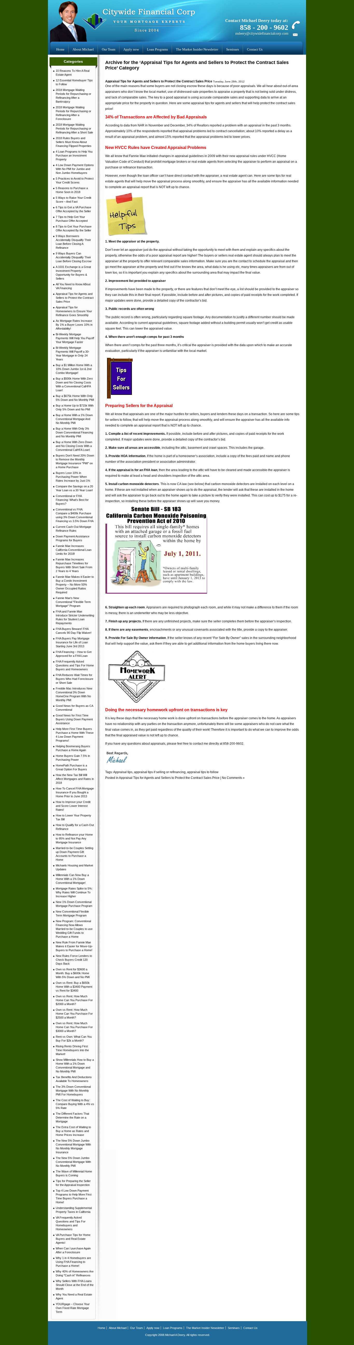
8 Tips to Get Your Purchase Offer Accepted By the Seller (73, 228)
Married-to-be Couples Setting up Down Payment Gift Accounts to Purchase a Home (74, 853)
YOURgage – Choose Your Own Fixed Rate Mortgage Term (73, 1308)
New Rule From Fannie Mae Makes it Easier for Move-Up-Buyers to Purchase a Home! (74, 946)
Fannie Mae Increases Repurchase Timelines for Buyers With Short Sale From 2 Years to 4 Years (74, 565)
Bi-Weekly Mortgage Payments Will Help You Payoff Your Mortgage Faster (75, 338)
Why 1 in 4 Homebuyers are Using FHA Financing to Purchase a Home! (73, 1261)
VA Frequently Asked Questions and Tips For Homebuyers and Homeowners (71, 1223)
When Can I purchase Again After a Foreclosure (73, 1250)
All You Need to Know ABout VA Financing (73, 286)
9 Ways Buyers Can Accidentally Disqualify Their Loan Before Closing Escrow (73, 257)
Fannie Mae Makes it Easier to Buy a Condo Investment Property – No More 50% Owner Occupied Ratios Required (75, 584)
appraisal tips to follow (202, 772)
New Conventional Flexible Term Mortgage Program (72, 913)
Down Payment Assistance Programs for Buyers (72, 538)
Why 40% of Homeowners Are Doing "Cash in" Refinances (75, 1273)
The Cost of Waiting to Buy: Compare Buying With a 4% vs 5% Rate (75, 1104)
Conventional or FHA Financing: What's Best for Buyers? (72, 499)
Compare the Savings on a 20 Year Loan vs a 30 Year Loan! (74, 488)
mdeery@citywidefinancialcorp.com (261, 33)
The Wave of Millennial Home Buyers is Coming (74, 1173)
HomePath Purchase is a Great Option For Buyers (71, 767)
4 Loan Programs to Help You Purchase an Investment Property (74, 155)
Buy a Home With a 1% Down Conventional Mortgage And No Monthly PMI (74, 419)
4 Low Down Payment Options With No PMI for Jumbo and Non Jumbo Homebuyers (75, 168)
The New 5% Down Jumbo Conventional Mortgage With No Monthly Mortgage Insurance (73, 1146)
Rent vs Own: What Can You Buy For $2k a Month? (74, 1038)
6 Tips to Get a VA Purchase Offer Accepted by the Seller (73, 209)
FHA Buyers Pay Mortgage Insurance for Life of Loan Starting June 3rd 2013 (72, 642)
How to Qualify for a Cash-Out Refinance (75, 826)
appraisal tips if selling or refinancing (160, 772)
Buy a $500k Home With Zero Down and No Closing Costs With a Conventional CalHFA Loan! (74, 384)
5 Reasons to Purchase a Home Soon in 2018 (72, 190)
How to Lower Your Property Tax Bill (73, 817)
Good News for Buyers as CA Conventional (74, 707)
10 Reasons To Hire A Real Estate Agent (72, 72)
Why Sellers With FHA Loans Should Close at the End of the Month (75, 1284)
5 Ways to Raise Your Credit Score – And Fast (73, 199)
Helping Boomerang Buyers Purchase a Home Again (73, 748)
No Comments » (233, 778)
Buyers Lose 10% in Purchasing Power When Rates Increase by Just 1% (73, 476)
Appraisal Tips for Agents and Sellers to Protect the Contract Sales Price (75, 297)
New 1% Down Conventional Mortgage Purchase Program (74, 903)
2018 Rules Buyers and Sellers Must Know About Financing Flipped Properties (73, 142)
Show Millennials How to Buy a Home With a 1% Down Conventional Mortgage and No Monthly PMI (75, 1065)
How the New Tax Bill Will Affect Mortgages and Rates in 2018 (75, 778)
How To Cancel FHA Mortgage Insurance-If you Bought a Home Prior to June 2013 (75, 792)
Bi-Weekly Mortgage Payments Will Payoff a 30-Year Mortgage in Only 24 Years (72, 353)
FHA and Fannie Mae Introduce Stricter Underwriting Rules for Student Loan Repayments (75, 617)
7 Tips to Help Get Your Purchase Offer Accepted (72, 218)
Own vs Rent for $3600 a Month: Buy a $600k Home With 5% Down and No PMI (73, 973)
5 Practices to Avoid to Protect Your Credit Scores (75, 180)
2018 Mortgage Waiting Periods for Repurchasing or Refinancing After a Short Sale (74, 128)
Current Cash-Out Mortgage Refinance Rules (73, 528)
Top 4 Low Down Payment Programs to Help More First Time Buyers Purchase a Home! (73, 1196)
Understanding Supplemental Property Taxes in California (74, 1209)
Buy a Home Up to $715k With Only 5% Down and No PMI (75, 407)
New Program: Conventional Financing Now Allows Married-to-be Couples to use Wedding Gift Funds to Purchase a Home (74, 929)
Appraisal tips (122, 772)
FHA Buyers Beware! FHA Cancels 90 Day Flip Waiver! (73, 630)
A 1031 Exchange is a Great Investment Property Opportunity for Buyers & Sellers (73, 272)
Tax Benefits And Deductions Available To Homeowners (74, 1079)
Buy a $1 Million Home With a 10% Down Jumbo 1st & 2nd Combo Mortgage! (74, 369)
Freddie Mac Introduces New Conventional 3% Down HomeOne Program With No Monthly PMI (74, 694)
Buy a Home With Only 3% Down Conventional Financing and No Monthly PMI (74, 432)
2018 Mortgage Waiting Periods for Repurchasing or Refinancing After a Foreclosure (73, 113)
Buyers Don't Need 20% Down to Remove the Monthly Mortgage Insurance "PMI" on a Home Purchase (75, 461)
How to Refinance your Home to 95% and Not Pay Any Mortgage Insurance (74, 838)
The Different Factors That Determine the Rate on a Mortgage (72, 1117)
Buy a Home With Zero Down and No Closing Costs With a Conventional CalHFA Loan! (74, 445)
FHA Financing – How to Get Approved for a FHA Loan (73, 653)
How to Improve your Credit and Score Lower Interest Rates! (73, 805)
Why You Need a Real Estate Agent (74, 1296)
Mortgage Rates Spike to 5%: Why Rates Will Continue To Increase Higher (74, 892)
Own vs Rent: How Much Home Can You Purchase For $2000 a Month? (74, 1000)
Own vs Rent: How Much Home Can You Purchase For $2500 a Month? (74, 1013)
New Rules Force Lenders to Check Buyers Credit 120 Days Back (74, 959)
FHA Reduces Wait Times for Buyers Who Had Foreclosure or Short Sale (74, 678)
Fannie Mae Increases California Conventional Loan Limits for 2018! (73, 549)
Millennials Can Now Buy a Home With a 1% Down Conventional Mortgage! (72, 878)
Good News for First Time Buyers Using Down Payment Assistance (74, 719)
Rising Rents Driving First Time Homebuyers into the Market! (72, 1050)
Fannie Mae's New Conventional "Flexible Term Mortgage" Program (73, 601)
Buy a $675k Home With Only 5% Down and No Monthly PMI (75, 397)
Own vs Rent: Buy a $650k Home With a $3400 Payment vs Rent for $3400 (74, 986)
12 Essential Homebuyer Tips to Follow (74, 82)
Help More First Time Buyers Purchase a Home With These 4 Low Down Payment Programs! (75, 734)
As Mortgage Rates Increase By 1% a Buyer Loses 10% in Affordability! (74, 324)
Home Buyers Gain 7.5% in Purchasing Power (73, 757)
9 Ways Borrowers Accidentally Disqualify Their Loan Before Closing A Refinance (73, 241)
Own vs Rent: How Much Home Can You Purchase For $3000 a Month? (74, 1027)
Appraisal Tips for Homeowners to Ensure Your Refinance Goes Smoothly (74, 311)
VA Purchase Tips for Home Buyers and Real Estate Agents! (73, 1238)
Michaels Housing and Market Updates (74, 867)
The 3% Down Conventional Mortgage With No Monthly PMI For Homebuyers (73, 1090)
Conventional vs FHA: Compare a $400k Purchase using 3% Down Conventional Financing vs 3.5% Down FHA (75, 515)
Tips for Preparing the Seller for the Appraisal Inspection (73, 1182)
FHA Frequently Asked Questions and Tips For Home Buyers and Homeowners (75, 665)
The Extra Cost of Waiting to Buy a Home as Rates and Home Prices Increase (73, 1131)
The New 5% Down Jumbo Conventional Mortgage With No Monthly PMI (73, 1161)
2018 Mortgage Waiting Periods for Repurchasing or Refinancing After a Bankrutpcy (73, 95)
